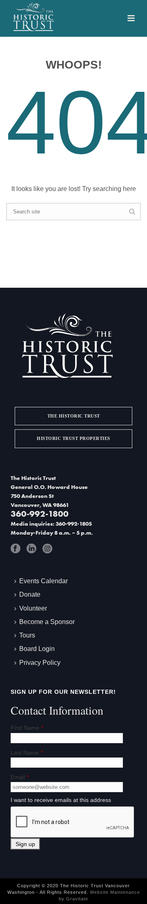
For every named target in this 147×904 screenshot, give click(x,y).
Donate (29, 594)
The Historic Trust (73, 415)
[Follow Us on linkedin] (31, 548)
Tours (27, 635)
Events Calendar (43, 580)
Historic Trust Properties (73, 438)
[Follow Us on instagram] (47, 548)
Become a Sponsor (47, 621)
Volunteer (33, 608)
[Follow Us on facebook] (15, 548)
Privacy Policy (39, 662)
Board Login (37, 648)
